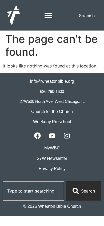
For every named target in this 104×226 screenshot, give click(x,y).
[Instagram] (66, 135)
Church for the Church (52, 111)
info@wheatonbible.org (52, 81)
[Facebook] (37, 135)
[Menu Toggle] (48, 15)
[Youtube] (52, 135)
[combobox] (33, 191)
